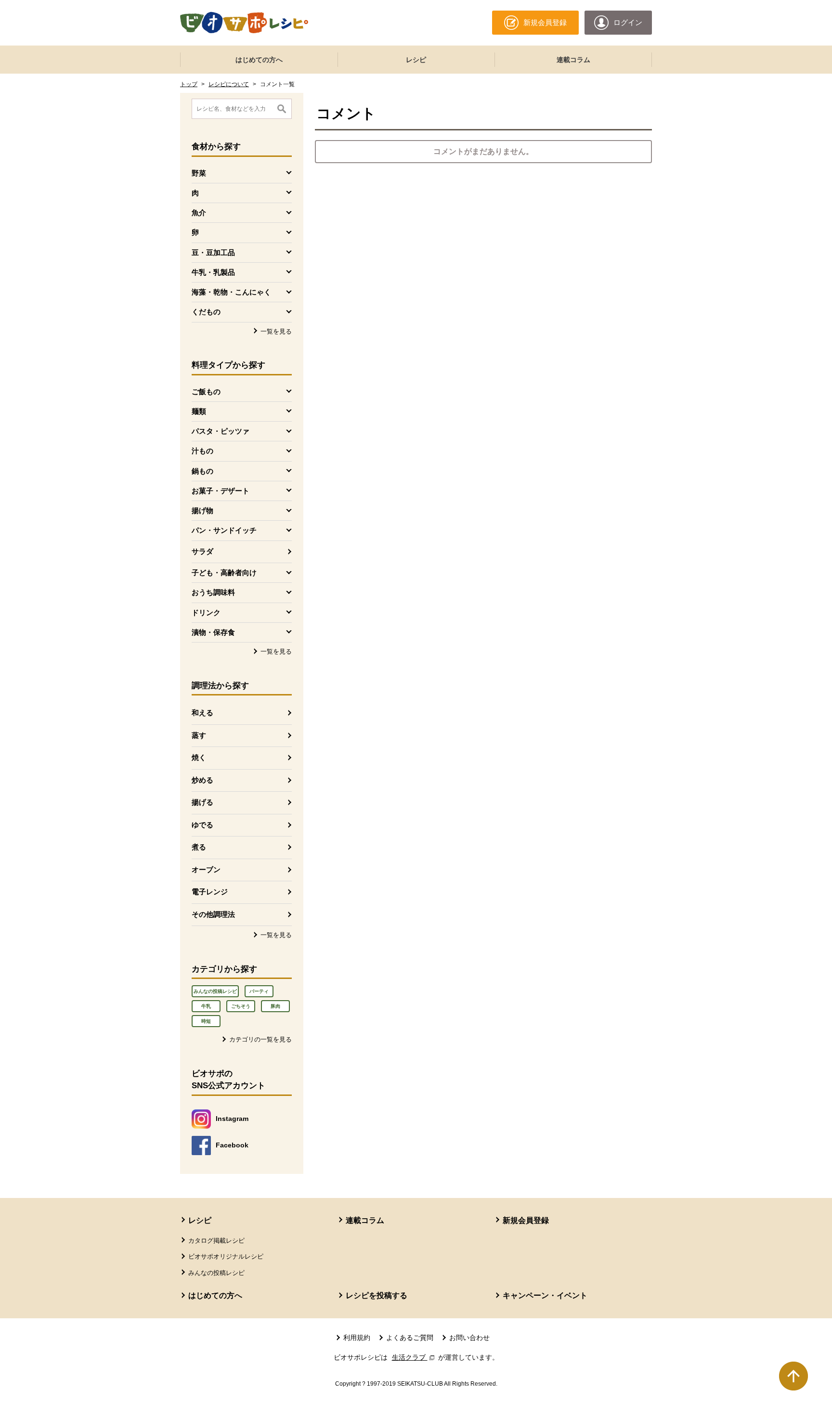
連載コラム (573, 60)
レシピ (416, 60)
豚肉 (275, 1006)
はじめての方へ (259, 60)
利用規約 (356, 1337)
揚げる (202, 802)
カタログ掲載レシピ (216, 1240)
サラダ (202, 551)
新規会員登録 (526, 1220)
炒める (202, 780)
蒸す (199, 735)
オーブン (206, 869)
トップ (188, 84)
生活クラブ (414, 1357)
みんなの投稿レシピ (215, 991)
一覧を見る (276, 331)
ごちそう (240, 1006)
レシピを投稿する (376, 1295)
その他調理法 (213, 914)
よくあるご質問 (409, 1337)
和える (202, 712)
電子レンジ (210, 892)
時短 (206, 1021)
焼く (199, 757)
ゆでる (202, 825)
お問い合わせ (469, 1337)
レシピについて (228, 84)
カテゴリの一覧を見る (260, 1039)
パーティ (259, 991)
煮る (199, 847)
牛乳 (206, 1006)
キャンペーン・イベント (545, 1295)
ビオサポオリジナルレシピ (225, 1256)
